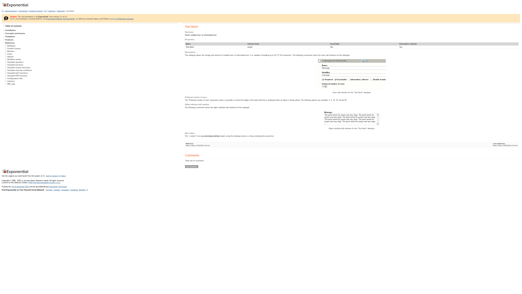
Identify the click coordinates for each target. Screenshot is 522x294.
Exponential (53, 187)
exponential (22, 11)
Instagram (65, 190)
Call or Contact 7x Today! (56, 176)
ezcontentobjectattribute (210, 136)
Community (62, 187)
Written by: (190, 143)
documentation (11, 11)
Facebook (74, 190)
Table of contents (13, 26)
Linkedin (57, 190)
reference (51, 11)
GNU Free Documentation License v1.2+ (44, 183)
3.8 (45, 11)
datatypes (61, 11)
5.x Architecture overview (123, 19)
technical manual (35, 11)
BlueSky (82, 190)
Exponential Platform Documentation (60, 19)
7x (3, 11)
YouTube (49, 190)
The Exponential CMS (20, 187)
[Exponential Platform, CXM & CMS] (15, 7)
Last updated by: (499, 143)
